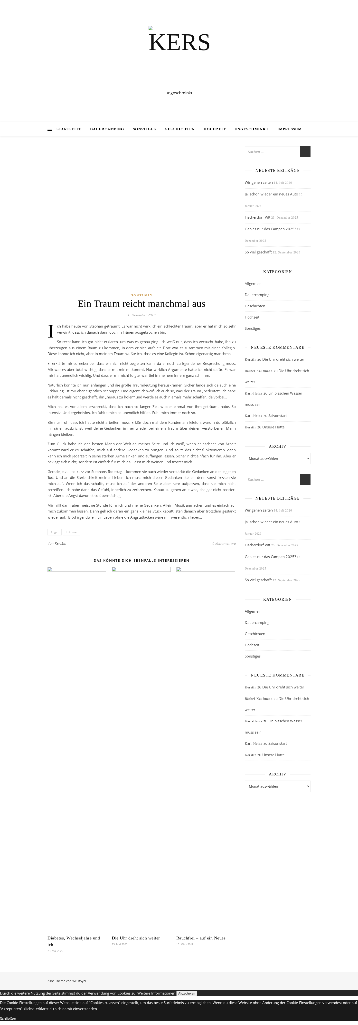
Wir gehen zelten (259, 182)
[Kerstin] (179, 56)
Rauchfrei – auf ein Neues (201, 938)
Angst (54, 532)
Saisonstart (277, 415)
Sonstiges (144, 129)
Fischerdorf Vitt (257, 217)
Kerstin (60, 543)
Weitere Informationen (156, 993)
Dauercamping (107, 129)
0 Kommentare (224, 543)
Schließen (8, 1018)
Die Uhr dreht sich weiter (136, 938)
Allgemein (253, 283)
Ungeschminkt (252, 129)
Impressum (289, 129)
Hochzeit (215, 129)
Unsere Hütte (273, 427)
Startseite (69, 129)
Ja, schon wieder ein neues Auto (271, 194)
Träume (71, 532)
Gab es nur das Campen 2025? (270, 228)
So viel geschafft (258, 252)
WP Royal (79, 981)
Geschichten (180, 129)
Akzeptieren (186, 993)
